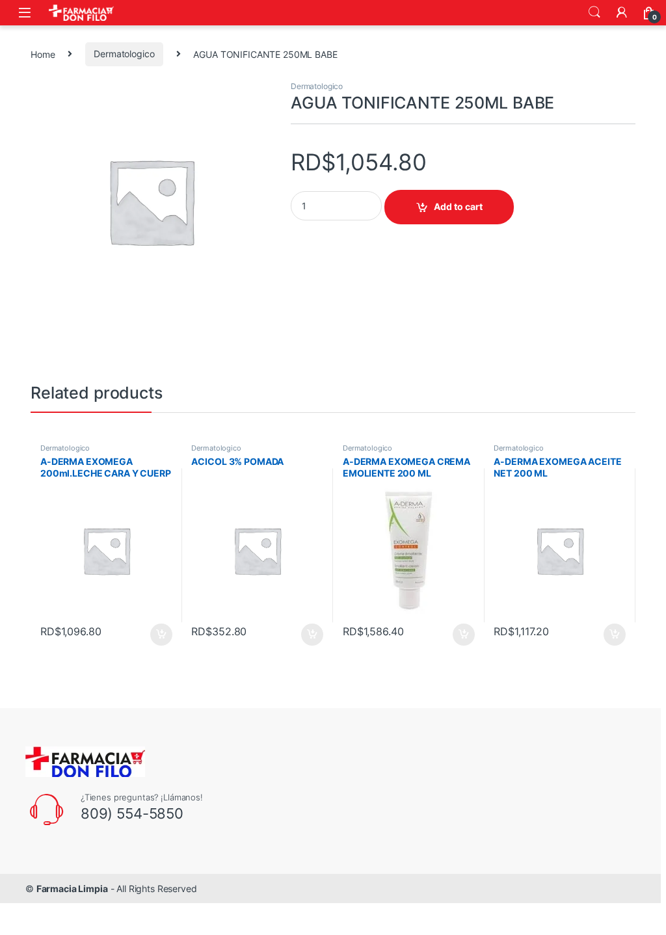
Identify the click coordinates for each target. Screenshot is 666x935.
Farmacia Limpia (72, 888)
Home (43, 53)
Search (594, 12)
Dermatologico (124, 53)
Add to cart (458, 206)
